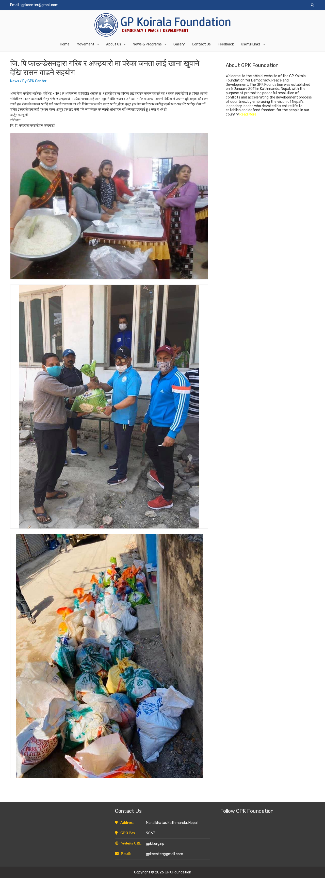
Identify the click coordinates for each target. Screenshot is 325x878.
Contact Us (201, 44)
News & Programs (147, 44)
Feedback (226, 44)
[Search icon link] (312, 5)
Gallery (179, 44)
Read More (247, 114)
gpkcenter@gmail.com (39, 5)
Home (65, 44)
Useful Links (251, 44)
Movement (85, 44)
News (14, 81)
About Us (113, 44)
